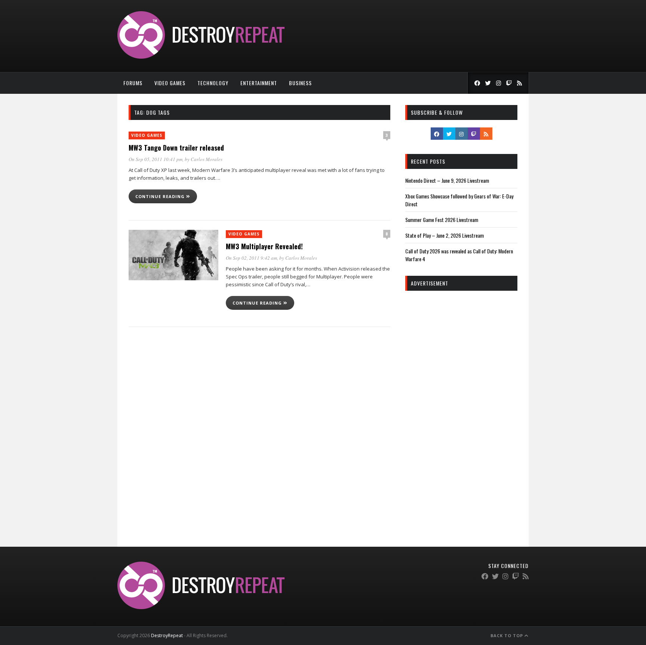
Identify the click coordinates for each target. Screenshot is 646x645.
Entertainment (258, 83)
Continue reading (160, 196)
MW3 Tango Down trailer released (176, 147)
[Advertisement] (461, 410)
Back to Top (507, 635)
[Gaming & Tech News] (200, 56)
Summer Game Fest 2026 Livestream (441, 219)
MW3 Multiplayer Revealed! (264, 246)
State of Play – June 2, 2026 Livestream (444, 235)
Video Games (169, 83)
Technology (212, 83)
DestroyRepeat (167, 635)
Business (300, 83)
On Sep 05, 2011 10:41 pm (155, 159)
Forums (132, 83)
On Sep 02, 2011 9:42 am (251, 257)
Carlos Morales (206, 159)
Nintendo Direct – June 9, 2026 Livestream (447, 180)
